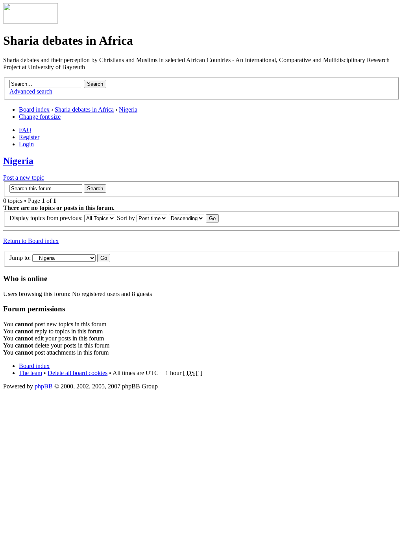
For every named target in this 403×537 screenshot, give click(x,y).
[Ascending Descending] (194, 218)
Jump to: (20, 257)
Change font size (40, 116)
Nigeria (128, 109)
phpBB (44, 386)
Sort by (127, 218)
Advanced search (30, 91)
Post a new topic (23, 177)
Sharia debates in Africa (84, 109)
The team (30, 373)
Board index (34, 109)
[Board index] (30, 21)
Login (26, 144)
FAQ (25, 130)
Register (29, 137)
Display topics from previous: (46, 218)
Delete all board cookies (77, 373)
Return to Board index (31, 240)
